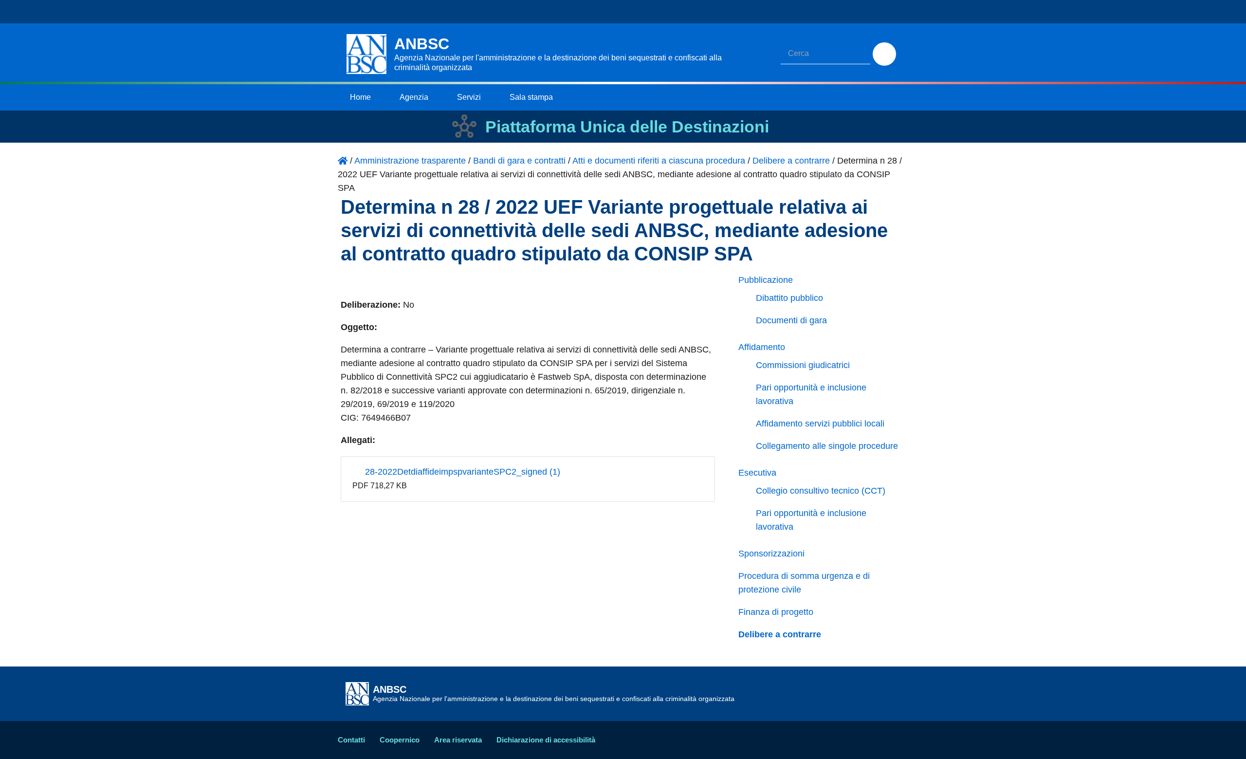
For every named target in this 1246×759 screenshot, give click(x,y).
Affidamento (761, 347)
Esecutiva (757, 473)
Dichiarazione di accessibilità (545, 740)
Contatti (351, 740)
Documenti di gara (791, 320)
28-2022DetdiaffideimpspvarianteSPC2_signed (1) (461, 472)
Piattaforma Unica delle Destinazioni (627, 126)
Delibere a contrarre (779, 634)
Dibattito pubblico (789, 298)
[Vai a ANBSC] (343, 161)
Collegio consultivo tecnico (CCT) (820, 491)
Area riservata (458, 740)
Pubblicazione (765, 280)
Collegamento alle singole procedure (827, 446)
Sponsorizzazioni (771, 553)
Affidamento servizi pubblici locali (820, 423)
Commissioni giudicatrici (803, 365)
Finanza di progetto (775, 612)
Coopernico (400, 740)
